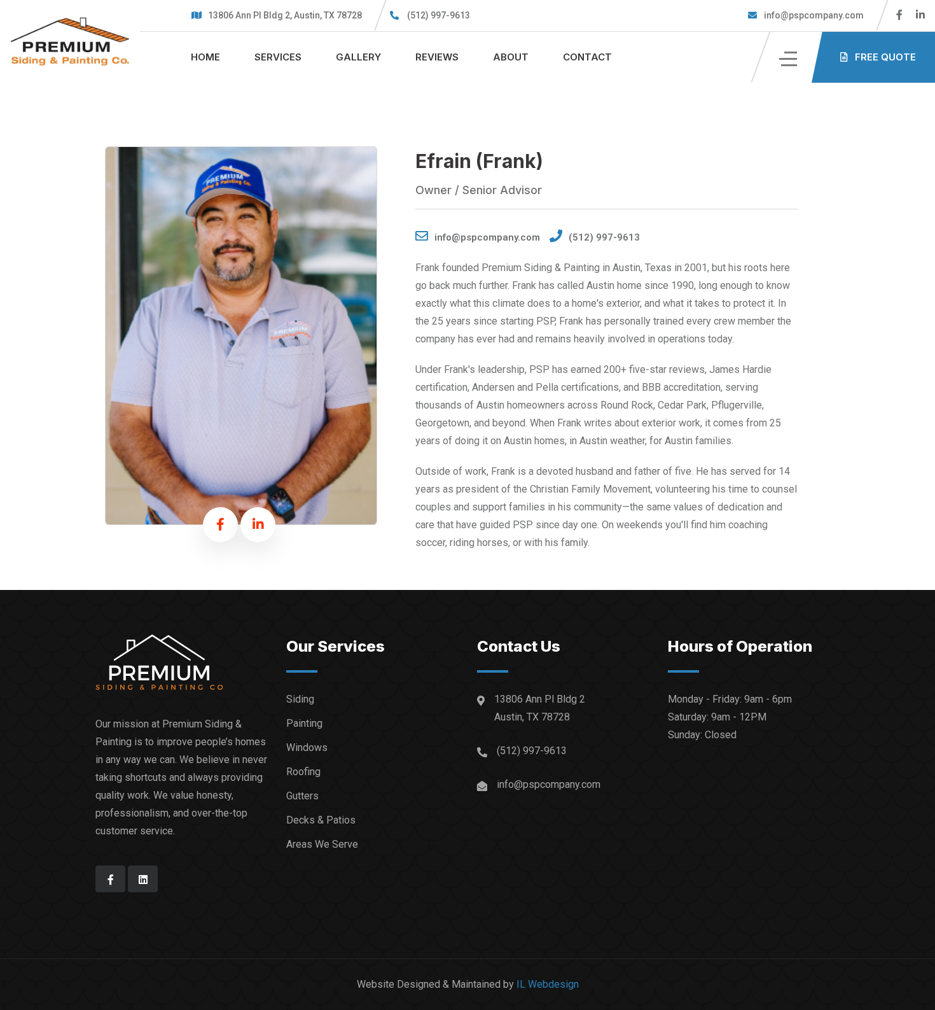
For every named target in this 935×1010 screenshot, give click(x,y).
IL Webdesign (547, 984)
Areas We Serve (322, 844)
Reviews (437, 57)
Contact (587, 57)
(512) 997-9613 (438, 15)
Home (205, 57)
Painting (304, 723)
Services (277, 57)
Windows (307, 747)
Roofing (303, 772)
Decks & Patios (321, 820)
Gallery (358, 57)
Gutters (302, 796)
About (511, 57)
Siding (300, 699)
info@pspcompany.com (813, 15)
